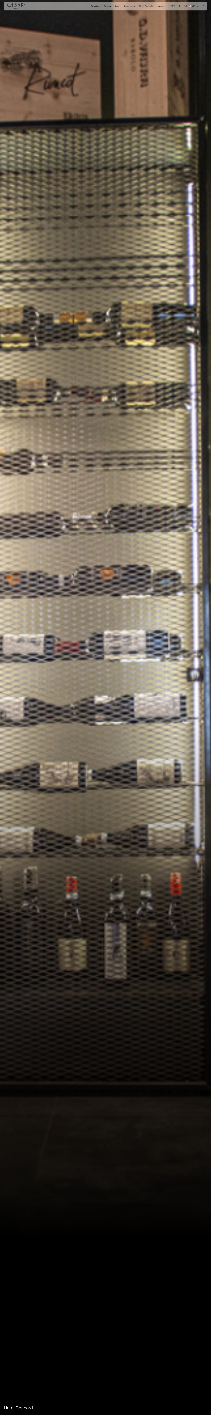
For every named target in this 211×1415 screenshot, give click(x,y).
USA (193, 6)
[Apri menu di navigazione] (203, 6)
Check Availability (146, 6)
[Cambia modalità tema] (185, 6)
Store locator (130, 6)
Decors (118, 6)
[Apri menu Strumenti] (180, 6)
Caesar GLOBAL (172, 6)
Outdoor (107, 6)
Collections (95, 6)
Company (161, 6)
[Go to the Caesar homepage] (15, 6)
